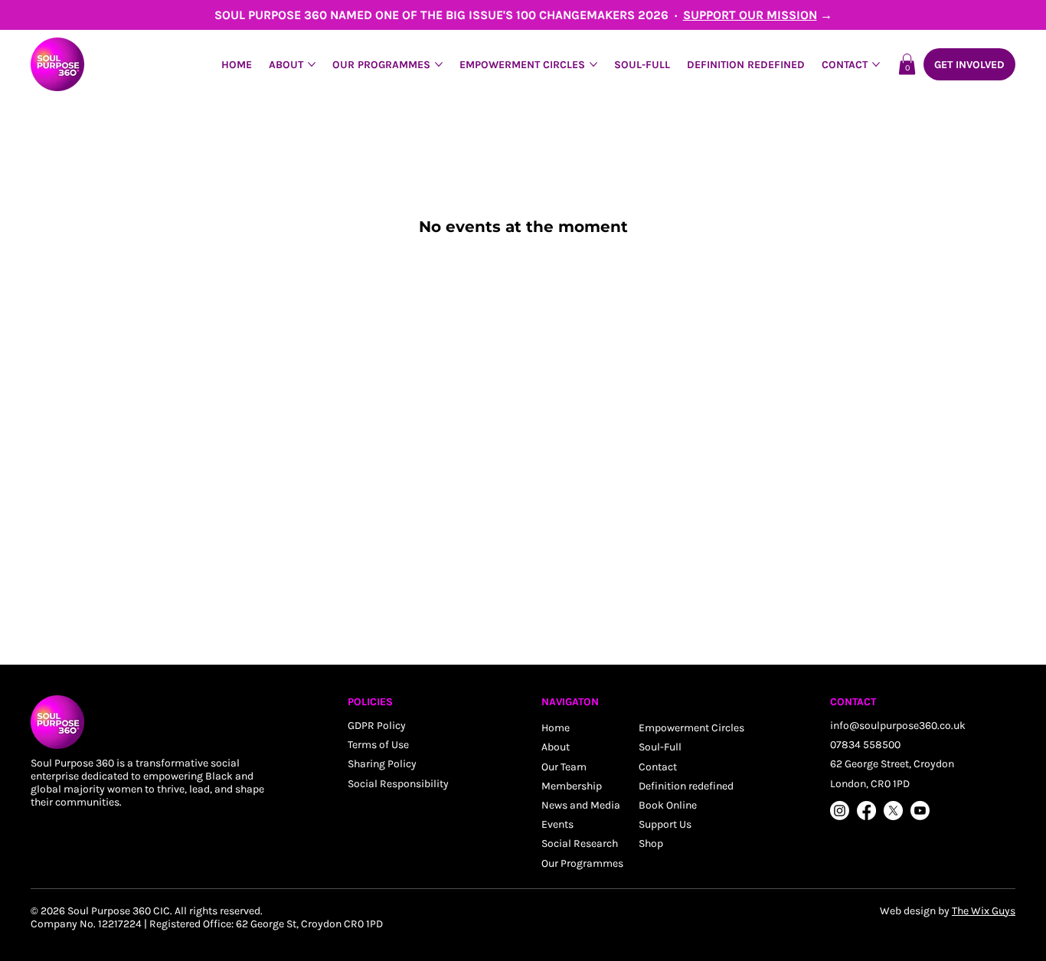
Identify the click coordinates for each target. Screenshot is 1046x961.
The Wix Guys (983, 910)
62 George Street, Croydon (892, 763)
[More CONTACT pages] (876, 64)
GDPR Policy (377, 725)
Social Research (579, 843)
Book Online (668, 805)
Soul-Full (660, 746)
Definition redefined (686, 786)
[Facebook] (866, 810)
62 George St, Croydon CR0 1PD (309, 923)
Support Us (665, 824)
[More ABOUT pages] (311, 64)
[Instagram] (839, 810)
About (555, 746)
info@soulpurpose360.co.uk (898, 725)
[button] (907, 64)
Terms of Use (378, 744)
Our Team (564, 766)
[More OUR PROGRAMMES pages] (439, 64)
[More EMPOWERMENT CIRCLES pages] (593, 64)
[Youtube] (920, 810)
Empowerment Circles (691, 727)
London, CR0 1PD (870, 783)
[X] (893, 810)
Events (557, 824)
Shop (651, 843)
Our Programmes (582, 863)
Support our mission (750, 15)
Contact (658, 766)
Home (555, 727)
